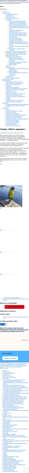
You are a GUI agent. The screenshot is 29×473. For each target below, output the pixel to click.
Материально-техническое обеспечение (16, 52)
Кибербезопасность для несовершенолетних (17, 118)
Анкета (8, 107)
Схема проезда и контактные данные (15, 105)
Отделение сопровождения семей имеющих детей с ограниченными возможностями (17, 35)
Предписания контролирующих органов (16, 54)
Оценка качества (10, 67)
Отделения (8, 19)
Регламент (8, 99)
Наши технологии (10, 17)
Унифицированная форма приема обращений (17, 104)
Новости (8, 109)
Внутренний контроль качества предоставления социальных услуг (15, 82)
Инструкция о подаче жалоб (13, 84)
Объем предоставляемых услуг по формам (16, 88)
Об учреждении (7, 13)
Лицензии (8, 85)
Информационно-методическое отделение (13, 399)
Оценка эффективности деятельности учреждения (15, 420)
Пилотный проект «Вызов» (10, 467)
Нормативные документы (12, 87)
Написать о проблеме (10, 358)
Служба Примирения (11, 124)
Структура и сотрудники (12, 18)
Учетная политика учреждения (14, 101)
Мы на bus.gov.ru (13, 71)
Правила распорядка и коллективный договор (14, 443)
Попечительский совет (12, 55)
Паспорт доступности (11, 92)
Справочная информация (12, 113)
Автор (1, 132)
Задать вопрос (9, 76)
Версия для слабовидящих (15, 306)
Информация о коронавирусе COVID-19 (16, 114)
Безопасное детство (11, 112)
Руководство (9, 15)
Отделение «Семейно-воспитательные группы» (15, 397)
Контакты (5, 103)
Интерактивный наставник (13, 77)
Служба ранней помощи (12, 122)
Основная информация (12, 14)
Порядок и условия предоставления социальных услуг (15, 90)
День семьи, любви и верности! (12, 297)
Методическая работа (8, 79)
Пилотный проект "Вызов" (13, 121)
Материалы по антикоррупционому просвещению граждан (18, 62)
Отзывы (8, 66)
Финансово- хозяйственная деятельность (16, 51)
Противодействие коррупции (13, 56)
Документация (6, 80)
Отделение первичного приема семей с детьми (15, 398)
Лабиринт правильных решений (14, 116)
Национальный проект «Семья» (14, 111)
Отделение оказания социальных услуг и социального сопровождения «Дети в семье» (19, 27)
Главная (5, 11)
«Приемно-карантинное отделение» (18, 42)
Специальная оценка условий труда (15, 100)
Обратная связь (13, 64)
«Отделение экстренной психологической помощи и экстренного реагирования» (16, 39)
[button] (3, 9)
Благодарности (13, 75)
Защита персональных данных (13, 117)
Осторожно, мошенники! (12, 120)
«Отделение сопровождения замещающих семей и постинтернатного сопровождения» (18, 31)
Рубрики (5, 108)
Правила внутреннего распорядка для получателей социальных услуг (15, 94)
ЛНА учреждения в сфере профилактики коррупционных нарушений (17, 59)
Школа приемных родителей (13, 125)
